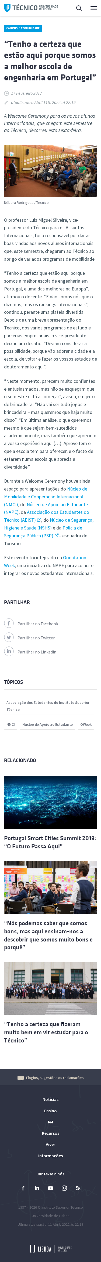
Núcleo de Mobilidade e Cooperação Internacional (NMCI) (45, 497)
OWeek (86, 724)
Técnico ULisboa (31, 8)
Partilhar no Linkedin (37, 652)
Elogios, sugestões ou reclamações (55, 1077)
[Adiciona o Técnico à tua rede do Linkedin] (36, 1189)
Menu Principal (90, 8)
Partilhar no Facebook (38, 623)
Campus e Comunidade (23, 28)
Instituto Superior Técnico (62, 1207)
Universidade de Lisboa (50, 1215)
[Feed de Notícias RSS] (78, 1189)
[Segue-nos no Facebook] (23, 1189)
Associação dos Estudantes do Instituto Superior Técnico (47, 706)
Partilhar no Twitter (36, 637)
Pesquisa (76, 8)
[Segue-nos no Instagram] (64, 1189)
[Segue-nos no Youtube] (50, 1189)
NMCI (10, 724)
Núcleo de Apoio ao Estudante (47, 724)
